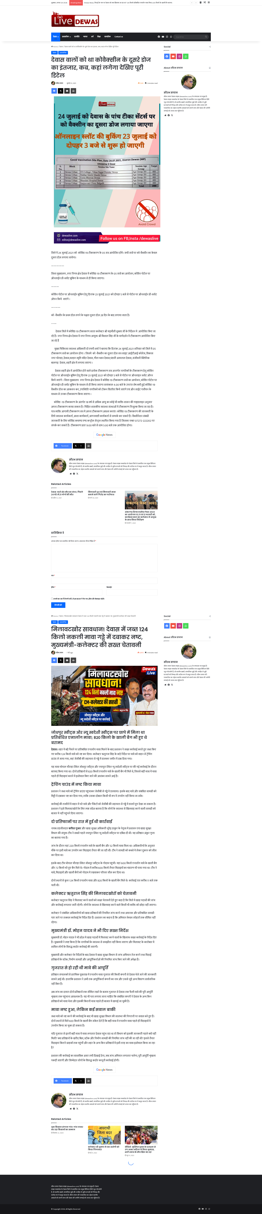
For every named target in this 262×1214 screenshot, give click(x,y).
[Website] (70, 473)
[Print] (73, 91)
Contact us (118, 36)
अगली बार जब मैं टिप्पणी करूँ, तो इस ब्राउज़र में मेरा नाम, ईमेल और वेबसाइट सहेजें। (79, 598)
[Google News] (104, 435)
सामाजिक (107, 36)
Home (55, 46)
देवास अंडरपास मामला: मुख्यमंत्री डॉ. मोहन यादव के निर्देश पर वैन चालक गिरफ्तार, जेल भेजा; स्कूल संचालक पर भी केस (120, 2)
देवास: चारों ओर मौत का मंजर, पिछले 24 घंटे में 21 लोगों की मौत (67, 493)
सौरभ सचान (59, 83)
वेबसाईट (109, 587)
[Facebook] (54, 91)
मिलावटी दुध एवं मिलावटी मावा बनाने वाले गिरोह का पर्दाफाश (102, 493)
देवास (55, 36)
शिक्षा (99, 36)
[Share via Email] (67, 91)
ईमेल (53, 587)
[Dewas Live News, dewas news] (75, 19)
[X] (60, 91)
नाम (53, 575)
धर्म (92, 36)
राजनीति (76, 36)
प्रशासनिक (65, 36)
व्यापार (85, 36)
